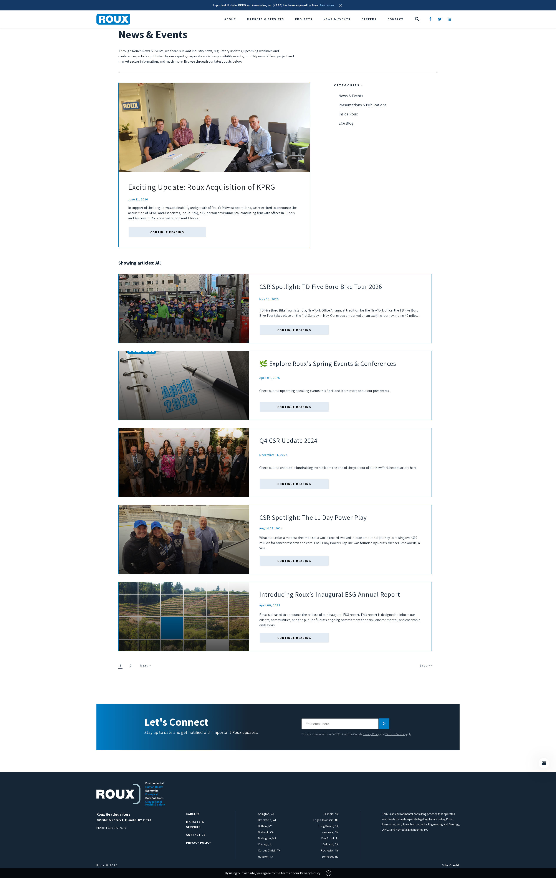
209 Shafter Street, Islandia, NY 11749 (123, 820)
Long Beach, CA (328, 826)
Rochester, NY (329, 850)
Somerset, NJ (330, 856)
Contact (395, 19)
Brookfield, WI (267, 820)
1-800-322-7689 (116, 828)
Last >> (426, 665)
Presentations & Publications (362, 104)
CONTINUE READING (167, 232)
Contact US (196, 835)
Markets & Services (265, 19)
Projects (304, 19)
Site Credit (451, 865)
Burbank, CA (266, 832)
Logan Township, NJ (325, 820)
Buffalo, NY (265, 826)
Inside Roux (348, 114)
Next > (145, 665)
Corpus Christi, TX (269, 850)
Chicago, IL (265, 844)
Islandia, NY (331, 814)
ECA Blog (346, 123)
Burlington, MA (267, 838)
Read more (326, 5)
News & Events (337, 19)
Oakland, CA (330, 844)
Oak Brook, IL (329, 838)
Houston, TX (265, 856)
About (230, 19)
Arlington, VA (266, 814)
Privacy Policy (371, 734)
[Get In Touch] (544, 763)
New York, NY (330, 832)
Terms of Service (395, 734)
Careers (369, 19)
